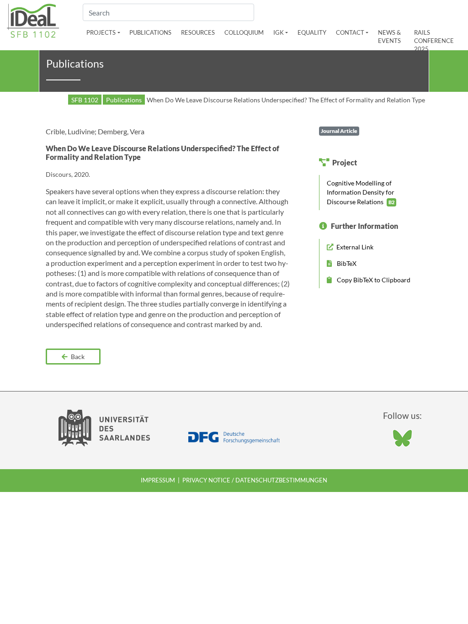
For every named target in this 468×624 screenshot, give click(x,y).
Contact (350, 32)
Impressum (158, 480)
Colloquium (244, 32)
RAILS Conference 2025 (434, 41)
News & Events (389, 36)
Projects (101, 32)
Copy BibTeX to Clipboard (372, 280)
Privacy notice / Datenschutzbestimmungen (254, 480)
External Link (354, 247)
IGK (278, 32)
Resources (198, 32)
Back (77, 356)
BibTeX (345, 263)
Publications (150, 32)
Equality (312, 32)
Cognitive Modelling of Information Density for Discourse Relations (360, 192)
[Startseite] (33, 19)
